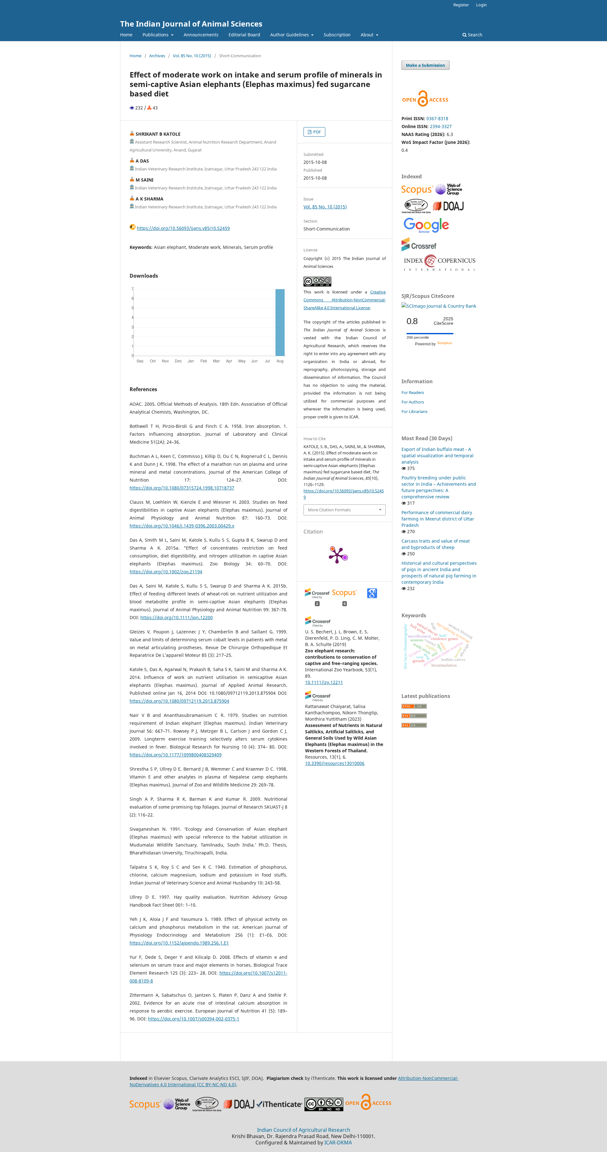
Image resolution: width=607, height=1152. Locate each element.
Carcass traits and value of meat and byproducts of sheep (436, 544)
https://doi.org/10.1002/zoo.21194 (166, 572)
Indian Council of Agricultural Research (303, 1129)
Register (461, 5)
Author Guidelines (290, 35)
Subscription (337, 35)
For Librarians (414, 411)
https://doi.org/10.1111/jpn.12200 (176, 617)
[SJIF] (416, 211)
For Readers (413, 392)
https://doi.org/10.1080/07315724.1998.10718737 (182, 488)
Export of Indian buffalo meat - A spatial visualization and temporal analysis (438, 455)
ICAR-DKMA (338, 1142)
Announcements (201, 35)
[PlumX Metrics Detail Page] (337, 555)
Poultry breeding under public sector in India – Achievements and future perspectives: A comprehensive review (439, 487)
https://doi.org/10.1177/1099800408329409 (176, 755)
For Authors (413, 402)
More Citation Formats (329, 510)
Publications (156, 35)
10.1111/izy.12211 (324, 682)
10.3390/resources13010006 (335, 763)
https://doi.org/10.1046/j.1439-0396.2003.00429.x (182, 526)
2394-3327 (441, 126)
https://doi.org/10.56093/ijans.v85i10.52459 (183, 228)
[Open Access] (368, 1109)
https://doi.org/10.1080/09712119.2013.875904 (179, 701)
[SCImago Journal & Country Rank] (439, 306)
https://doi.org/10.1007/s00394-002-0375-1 (193, 1019)
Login (481, 5)
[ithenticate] (280, 1109)
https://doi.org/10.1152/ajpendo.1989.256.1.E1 (179, 943)
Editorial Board (244, 35)
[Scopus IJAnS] (418, 195)
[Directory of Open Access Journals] (448, 211)
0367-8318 (437, 118)
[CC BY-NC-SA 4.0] (323, 1109)
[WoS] (449, 195)
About (368, 35)
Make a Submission (425, 65)
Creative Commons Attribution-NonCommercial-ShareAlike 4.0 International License (345, 300)
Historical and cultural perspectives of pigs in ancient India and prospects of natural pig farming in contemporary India (439, 572)
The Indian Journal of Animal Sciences (191, 23)
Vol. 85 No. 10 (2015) (192, 56)
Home (126, 35)
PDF (316, 132)
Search (474, 35)
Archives (157, 56)
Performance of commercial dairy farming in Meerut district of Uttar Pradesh (438, 518)
